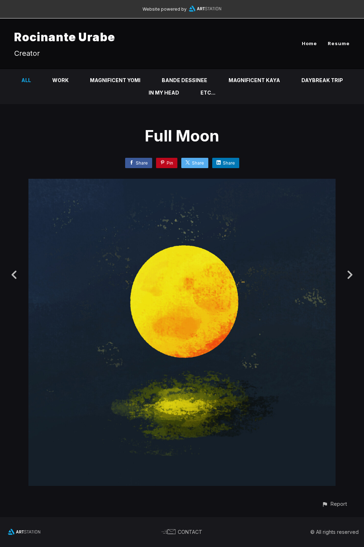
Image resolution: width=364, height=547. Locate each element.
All (26, 80)
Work (60, 80)
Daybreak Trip (322, 80)
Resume (339, 43)
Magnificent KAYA (254, 80)
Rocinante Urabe (64, 37)
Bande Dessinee (184, 80)
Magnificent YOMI (115, 80)
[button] (334, 504)
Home (309, 43)
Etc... (207, 93)
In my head (164, 93)
